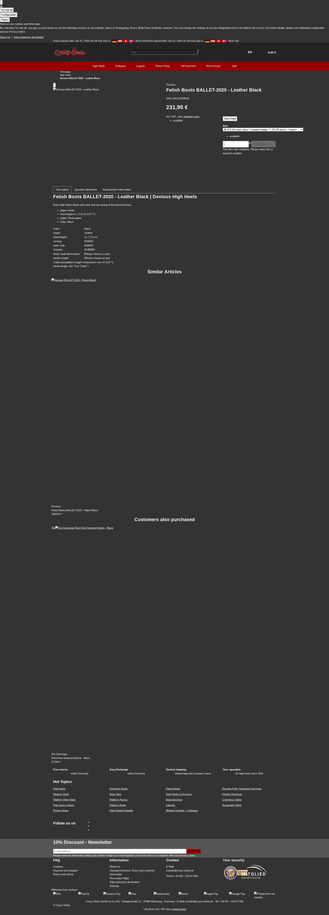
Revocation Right (119, 878)
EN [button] (250, 52)
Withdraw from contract (64, 889)
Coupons (58, 866)
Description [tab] (62, 189)
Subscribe (193, 851)
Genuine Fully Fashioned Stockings (242, 788)
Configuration (8, 14)
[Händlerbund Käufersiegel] (235, 872)
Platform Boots (117, 805)
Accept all (6, 9)
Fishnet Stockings (232, 794)
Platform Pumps (118, 799)
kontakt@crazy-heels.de (180, 870)
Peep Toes (115, 794)
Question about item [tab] (86, 189)
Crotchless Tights (232, 799)
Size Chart (230, 118)
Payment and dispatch (65, 870)
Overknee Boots (118, 788)
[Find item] (199, 52)
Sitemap (114, 885)
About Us (5, 37)
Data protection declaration (29, 37)
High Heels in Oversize (179, 794)
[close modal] (54, 85)
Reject (5, 19)
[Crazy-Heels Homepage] (70, 51)
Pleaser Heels (61, 794)
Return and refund (63, 874)
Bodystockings (174, 799)
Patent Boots (173, 788)
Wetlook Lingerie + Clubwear (182, 810)
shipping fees (179, 909)
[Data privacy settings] (1, 2)
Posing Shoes (61, 810)
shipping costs (191, 116)
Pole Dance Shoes (63, 805)
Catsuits (170, 805)
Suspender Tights (232, 805)
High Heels (59, 788)
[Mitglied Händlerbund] (254, 871)
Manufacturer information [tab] (117, 189)
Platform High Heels (64, 799)
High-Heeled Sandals (121, 810)
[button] (270, 52)
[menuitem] (98, 66)
